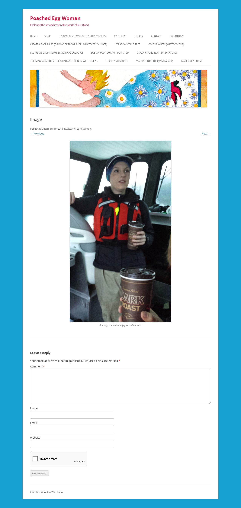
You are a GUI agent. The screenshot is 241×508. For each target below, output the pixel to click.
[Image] (120, 231)
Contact (156, 36)
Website (35, 437)
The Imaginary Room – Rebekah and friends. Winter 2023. (64, 61)
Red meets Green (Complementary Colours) (56, 52)
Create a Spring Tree (127, 44)
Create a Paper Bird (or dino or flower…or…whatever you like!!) (68, 44)
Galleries (120, 36)
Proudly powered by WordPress (46, 492)
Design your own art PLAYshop (110, 52)
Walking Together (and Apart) (154, 61)
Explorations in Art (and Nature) (157, 52)
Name (34, 408)
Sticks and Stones (117, 61)
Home (33, 36)
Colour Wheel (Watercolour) (166, 44)
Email (33, 423)
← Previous (37, 133)
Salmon (86, 128)
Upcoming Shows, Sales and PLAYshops (82, 36)
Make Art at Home (192, 61)
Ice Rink (138, 36)
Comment (37, 366)
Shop (47, 36)
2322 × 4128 (72, 128)
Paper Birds (177, 36)
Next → (206, 133)
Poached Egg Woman (55, 18)
